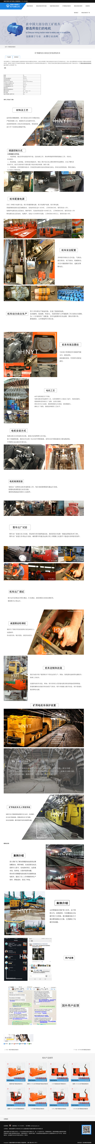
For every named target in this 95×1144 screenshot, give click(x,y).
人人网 (27, 1043)
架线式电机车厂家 (85, 12)
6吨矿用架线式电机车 (13, 1049)
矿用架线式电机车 (66, 6)
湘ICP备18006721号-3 (32, 1142)
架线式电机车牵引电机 (41, 6)
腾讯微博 (22, 1043)
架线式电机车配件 (78, 6)
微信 (31, 1043)
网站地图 (89, 1142)
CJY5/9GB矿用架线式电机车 (84, 1049)
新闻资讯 (88, 6)
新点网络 (85, 1142)
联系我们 (76, 12)
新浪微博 (17, 1043)
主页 (6, 46)
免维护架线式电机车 (54, 6)
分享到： (7, 1043)
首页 (22, 6)
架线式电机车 (30, 6)
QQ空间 (11, 1043)
